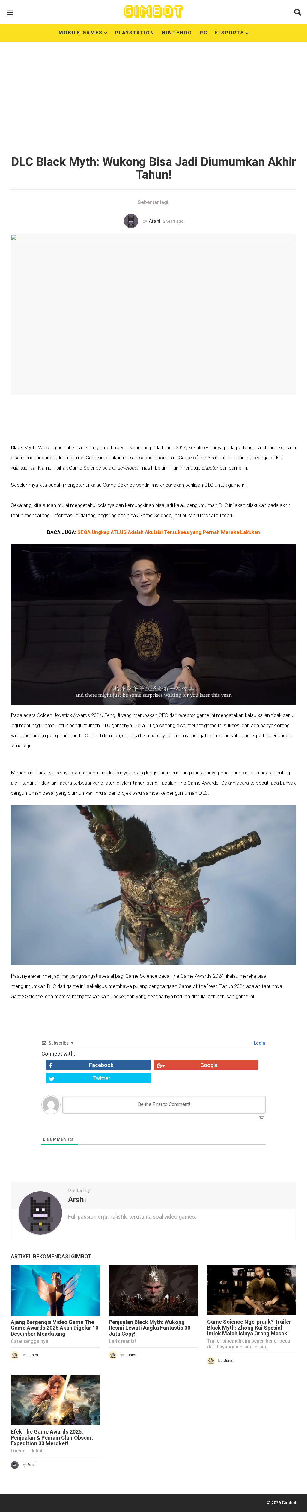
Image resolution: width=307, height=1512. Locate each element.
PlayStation (134, 33)
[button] (9, 12)
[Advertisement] (153, 94)
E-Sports (229, 33)
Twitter (101, 1078)
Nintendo (177, 33)
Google (209, 1065)
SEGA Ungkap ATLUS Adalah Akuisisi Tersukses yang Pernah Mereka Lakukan (168, 532)
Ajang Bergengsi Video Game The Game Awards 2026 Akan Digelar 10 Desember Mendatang (54, 1328)
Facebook (101, 1065)
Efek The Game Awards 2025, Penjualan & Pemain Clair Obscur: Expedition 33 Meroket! (52, 1437)
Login (259, 1043)
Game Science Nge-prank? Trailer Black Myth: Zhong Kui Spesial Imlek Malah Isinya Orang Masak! (249, 1328)
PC (203, 33)
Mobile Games (80, 33)
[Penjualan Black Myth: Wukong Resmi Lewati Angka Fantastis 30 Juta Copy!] (153, 1290)
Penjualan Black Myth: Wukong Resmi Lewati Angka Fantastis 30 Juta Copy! (149, 1328)
